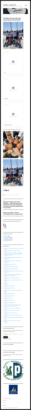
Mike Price (5, 237)
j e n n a (10, 73)
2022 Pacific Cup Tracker (7, 398)
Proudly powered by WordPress (14, 407)
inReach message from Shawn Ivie (9, 285)
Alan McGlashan (6, 238)
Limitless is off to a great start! (9, 300)
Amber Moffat (6, 240)
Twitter (4, 402)
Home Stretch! (6, 283)
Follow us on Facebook (8, 344)
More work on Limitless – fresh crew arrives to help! (12, 308)
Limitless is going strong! (8, 298)
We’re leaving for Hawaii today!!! (9, 302)
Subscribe (5, 337)
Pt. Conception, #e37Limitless (8, 124)
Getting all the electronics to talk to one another (11, 310)
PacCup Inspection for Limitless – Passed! (10, 312)
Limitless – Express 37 (9, 5)
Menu (26, 5)
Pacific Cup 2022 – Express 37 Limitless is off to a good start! (13, 248)
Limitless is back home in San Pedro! (10, 264)
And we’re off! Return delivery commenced (11, 266)
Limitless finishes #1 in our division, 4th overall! (11, 277)
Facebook (4, 400)
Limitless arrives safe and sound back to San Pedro (12, 250)
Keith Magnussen (7, 239)
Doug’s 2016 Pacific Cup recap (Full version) (11, 268)
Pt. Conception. (6, 98)
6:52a (4, 72)
